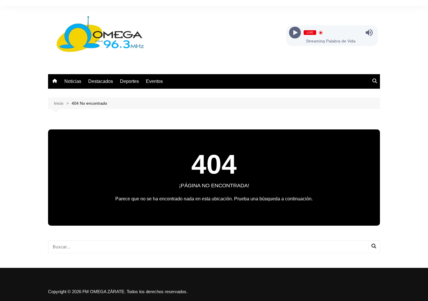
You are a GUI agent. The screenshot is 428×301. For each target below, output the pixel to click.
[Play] (294, 32)
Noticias (72, 81)
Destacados (100, 81)
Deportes (129, 81)
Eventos (154, 81)
